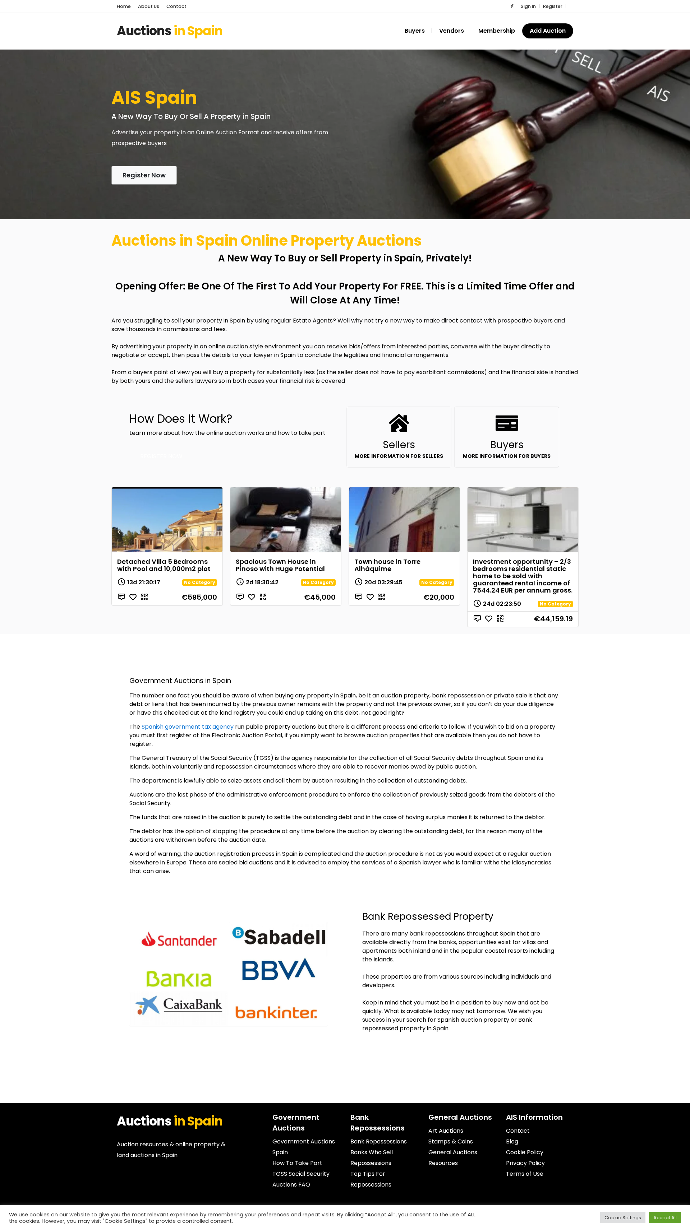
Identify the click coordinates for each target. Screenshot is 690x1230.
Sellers (399, 445)
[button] (512, 6)
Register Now (144, 175)
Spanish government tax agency (188, 727)
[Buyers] (507, 423)
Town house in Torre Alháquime (387, 565)
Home (124, 6)
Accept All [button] (665, 1217)
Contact (176, 6)
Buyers (507, 445)
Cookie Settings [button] (622, 1217)
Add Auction (548, 31)
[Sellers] (399, 423)
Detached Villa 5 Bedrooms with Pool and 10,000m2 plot (164, 565)
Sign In (528, 6)
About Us (148, 6)
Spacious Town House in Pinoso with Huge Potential (280, 565)
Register (552, 6)
